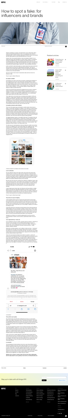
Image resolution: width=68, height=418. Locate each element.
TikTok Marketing (28, 390)
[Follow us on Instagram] (58, 413)
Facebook (44, 367)
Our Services (45, 2)
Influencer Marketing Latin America (62, 396)
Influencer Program (39, 395)
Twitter (24, 367)
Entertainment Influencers (51, 390)
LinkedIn (65, 367)
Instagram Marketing (29, 395)
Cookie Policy (30, 415)
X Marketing (28, 397)
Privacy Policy (40, 415)
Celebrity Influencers (50, 399)
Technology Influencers (51, 397)
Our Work (53, 2)
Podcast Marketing (29, 399)
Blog (59, 2)
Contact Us (64, 2)
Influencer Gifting (39, 399)
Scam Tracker (31, 330)
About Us (38, 2)
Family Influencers (50, 395)
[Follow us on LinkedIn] (61, 413)
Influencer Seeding (39, 397)
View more (59, 405)
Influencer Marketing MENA (61, 399)
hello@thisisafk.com (33, 355)
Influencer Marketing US (62, 403)
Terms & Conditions (51, 415)
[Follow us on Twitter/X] (59, 413)
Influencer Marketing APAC (62, 401)
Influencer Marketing (39, 390)
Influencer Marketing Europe (61, 393)
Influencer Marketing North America (62, 391)
